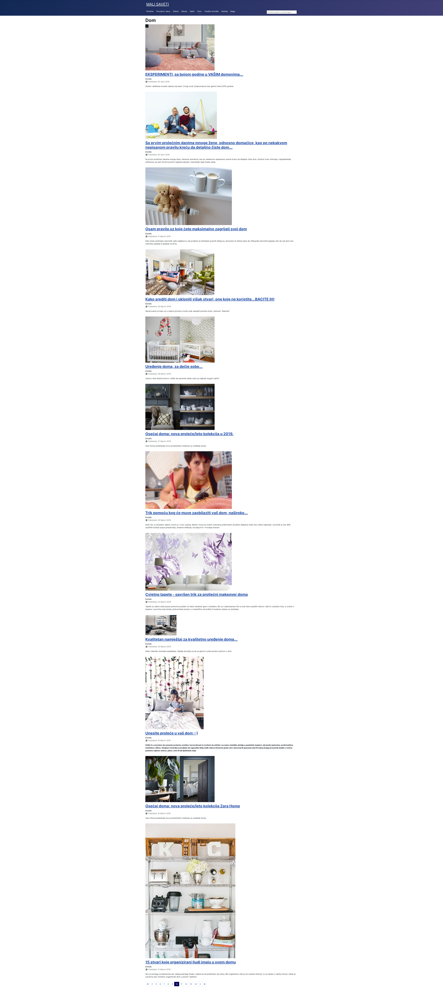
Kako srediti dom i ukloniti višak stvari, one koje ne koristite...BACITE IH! (209, 299)
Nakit (192, 11)
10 (177, 984)
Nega (232, 11)
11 (181, 984)
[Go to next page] (200, 984)
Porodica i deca (163, 11)
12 (186, 984)
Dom (199, 11)
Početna (149, 11)
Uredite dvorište (211, 11)
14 (196, 984)
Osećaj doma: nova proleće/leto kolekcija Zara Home (192, 806)
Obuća (184, 11)
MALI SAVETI (157, 4)
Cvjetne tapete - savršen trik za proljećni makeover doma (196, 594)
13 (191, 984)
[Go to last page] (204, 984)
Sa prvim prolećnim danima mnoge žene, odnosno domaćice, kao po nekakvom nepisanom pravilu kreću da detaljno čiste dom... (216, 145)
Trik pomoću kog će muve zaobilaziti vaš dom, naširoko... (196, 513)
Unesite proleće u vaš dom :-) (171, 733)
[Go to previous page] (152, 984)
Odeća (176, 11)
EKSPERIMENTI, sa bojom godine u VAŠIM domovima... (194, 74)
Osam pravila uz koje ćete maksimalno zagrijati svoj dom (196, 229)
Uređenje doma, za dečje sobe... (174, 366)
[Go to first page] (147, 984)
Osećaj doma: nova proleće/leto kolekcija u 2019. (189, 434)
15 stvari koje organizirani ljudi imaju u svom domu (190, 962)
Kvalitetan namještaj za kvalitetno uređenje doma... (191, 639)
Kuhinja (225, 11)
